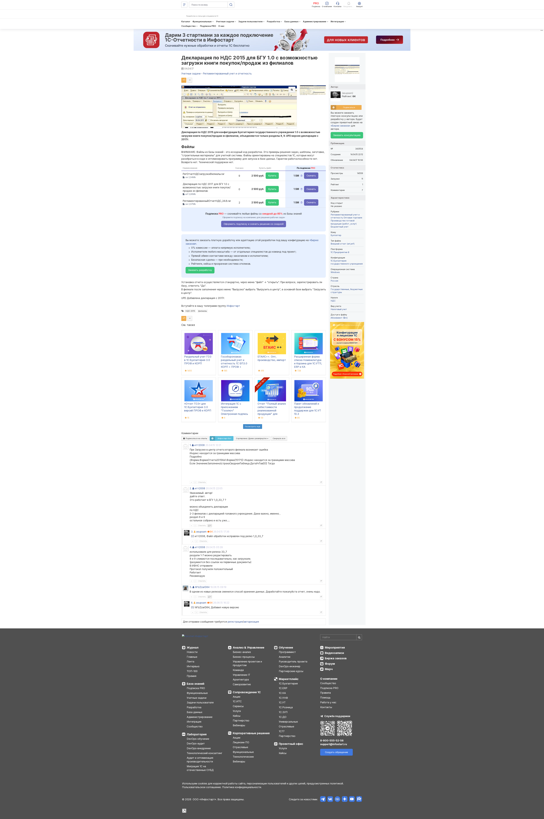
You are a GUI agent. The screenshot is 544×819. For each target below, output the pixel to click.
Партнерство (241, 720)
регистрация (235, 621)
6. (192, 602)
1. (190, 445)
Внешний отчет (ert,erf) (343, 243)
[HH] (337, 799)
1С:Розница (286, 707)
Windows (335, 272)
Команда (238, 670)
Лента (190, 661)
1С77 (281, 731)
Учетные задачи (196, 697)
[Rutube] (359, 799)
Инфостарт (233, 305)
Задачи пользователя (200, 702)
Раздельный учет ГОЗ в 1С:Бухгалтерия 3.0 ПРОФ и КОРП (197, 360)
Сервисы (238, 706)
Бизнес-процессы (244, 656)
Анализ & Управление (248, 647)
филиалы (202, 311)
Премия (191, 675)
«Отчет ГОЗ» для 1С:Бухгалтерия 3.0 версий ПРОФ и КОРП (197, 407)
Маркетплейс (288, 679)
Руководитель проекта (293, 661)
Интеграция (194, 721)
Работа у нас (328, 702)
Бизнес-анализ (242, 652)
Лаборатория (197, 734)
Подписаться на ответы (196, 438)
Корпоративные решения (251, 733)
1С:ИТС (237, 701)
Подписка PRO (196, 688)
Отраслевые (240, 747)
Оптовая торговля (353, 217)
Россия (334, 280)
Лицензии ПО (241, 742)
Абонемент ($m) (339, 317)
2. (191, 488)
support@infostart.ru (333, 744)
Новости (192, 652)
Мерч (329, 669)
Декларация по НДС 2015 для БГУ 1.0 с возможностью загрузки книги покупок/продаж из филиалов (249, 60)
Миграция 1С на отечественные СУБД (200, 768)
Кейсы (236, 715)
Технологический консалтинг (204, 753)
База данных (194, 712)
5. (191, 587)
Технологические (243, 756)
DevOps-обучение (198, 738)
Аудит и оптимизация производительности (200, 759)
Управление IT (241, 674)
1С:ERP (283, 688)
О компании (328, 678)
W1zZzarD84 (202, 587)
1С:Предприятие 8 (340, 252)
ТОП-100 (192, 671)
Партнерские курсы (291, 671)
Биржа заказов (336, 658)
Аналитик (284, 656)
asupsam (201, 531)
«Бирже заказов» (340, 125)
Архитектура (241, 679)
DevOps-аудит (196, 743)
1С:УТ (282, 702)
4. (191, 547)
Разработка (194, 707)
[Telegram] (323, 799)
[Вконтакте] (330, 799)
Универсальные (288, 721)
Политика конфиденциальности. (242, 787)
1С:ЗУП (283, 712)
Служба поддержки (337, 716)
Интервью (193, 666)
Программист (287, 652)
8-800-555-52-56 (332, 740)
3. (192, 531)
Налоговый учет (339, 309)
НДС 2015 (190, 311)
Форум (330, 663)
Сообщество (195, 726)
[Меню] (184, 5)
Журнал (192, 647)
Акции (236, 696)
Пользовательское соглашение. (201, 787)
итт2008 (199, 445)
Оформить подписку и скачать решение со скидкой (253, 224)
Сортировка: (251, 438)
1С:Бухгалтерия (288, 683)
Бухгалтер (336, 235)
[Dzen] (345, 799)
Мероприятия (335, 647)
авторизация (251, 621)
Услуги (237, 711)
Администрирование (199, 716)
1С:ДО (282, 716)
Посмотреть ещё (252, 426)
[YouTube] (352, 799)
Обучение (286, 647)
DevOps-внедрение (199, 748)
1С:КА (282, 693)
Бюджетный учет (339, 226)
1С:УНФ (283, 697)
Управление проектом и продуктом (247, 663)
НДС (333, 300)
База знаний (195, 683)
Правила (325, 692)
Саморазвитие (242, 684)
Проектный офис (291, 744)
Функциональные (197, 693)
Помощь (325, 697)
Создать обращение (336, 752)
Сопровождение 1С (247, 692)
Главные (192, 656)
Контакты (326, 707)
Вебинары (239, 725)
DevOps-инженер (289, 666)
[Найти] (359, 637)
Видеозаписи (334, 653)
